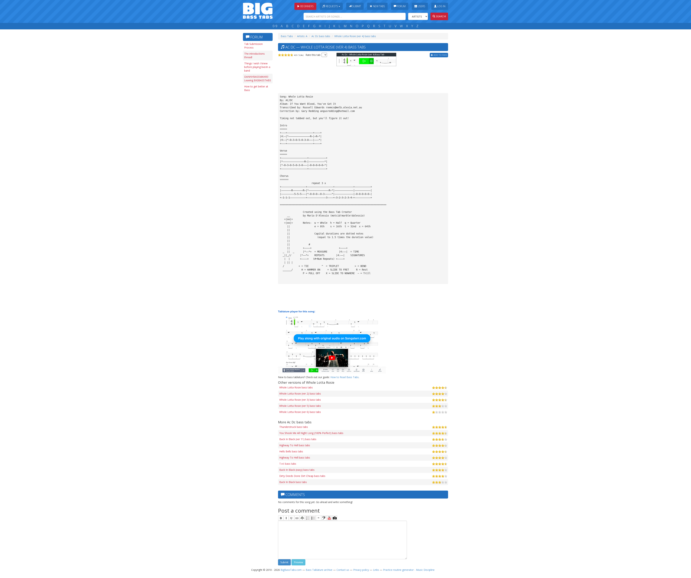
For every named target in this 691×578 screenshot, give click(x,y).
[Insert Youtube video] (329, 518)
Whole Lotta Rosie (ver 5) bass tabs (300, 406)
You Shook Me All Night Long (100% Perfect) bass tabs (311, 433)
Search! (440, 16)
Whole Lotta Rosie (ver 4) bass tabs (355, 36)
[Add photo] (334, 518)
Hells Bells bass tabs (291, 451)
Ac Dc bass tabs (320, 36)
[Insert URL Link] (296, 518)
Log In (441, 6)
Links (376, 570)
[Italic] (286, 518)
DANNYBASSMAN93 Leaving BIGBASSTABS (257, 78)
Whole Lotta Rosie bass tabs (296, 387)
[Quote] (318, 518)
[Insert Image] (302, 518)
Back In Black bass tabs (293, 482)
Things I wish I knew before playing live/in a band (257, 67)
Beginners (307, 6)
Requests (332, 6)
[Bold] (280, 518)
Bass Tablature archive (319, 570)
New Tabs (378, 6)
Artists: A (302, 36)
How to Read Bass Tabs (344, 377)
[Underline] (291, 518)
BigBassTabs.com (291, 570)
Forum (401, 6)
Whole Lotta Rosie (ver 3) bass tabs (300, 399)
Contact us (343, 570)
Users (421, 6)
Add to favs (440, 55)
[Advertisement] (257, 149)
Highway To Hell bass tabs (294, 445)
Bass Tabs (287, 36)
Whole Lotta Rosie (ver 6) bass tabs (300, 412)
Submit (356, 6)
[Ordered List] (307, 518)
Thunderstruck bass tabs (293, 427)
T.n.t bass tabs (287, 463)
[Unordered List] (313, 518)
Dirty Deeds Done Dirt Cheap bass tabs (302, 476)
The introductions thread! (254, 55)
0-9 (275, 26)
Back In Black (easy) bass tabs (297, 469)
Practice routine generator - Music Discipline (409, 570)
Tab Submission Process (253, 45)
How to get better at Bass (256, 88)
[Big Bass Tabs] (258, 10)
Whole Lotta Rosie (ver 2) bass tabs (300, 393)
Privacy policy (361, 570)
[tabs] (323, 518)
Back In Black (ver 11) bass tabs (297, 439)
